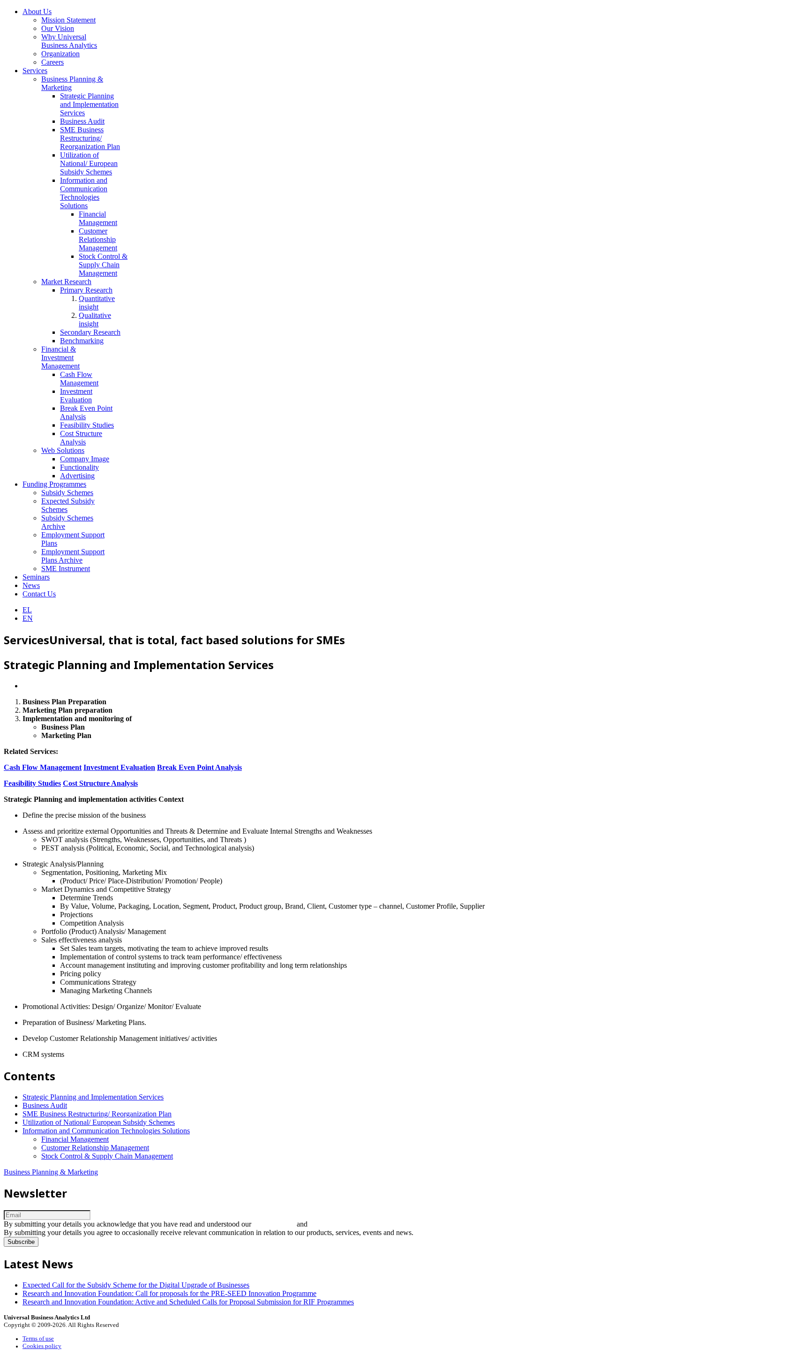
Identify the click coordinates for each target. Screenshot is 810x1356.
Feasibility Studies (87, 425)
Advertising (77, 476)
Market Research (66, 282)
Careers (52, 62)
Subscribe (21, 1241)
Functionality (79, 467)
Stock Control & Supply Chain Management (103, 264)
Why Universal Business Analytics (69, 41)
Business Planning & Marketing (51, 1172)
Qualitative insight (95, 319)
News (31, 585)
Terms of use (38, 1338)
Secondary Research (90, 332)
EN (27, 618)
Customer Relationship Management (98, 239)
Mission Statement (68, 20)
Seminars (36, 577)
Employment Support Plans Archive (73, 556)
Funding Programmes (54, 484)
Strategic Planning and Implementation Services (89, 104)
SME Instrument (65, 569)
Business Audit (82, 121)
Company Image (84, 459)
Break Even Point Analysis (199, 767)
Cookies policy (41, 1346)
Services (34, 71)
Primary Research (86, 290)
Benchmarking (82, 341)
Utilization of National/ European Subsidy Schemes (89, 163)
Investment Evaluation (76, 395)
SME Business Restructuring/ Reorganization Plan (90, 138)
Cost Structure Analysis (81, 437)
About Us (37, 11)
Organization (60, 54)
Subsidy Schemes (67, 493)
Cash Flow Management (79, 378)
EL (27, 610)
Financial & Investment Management (60, 357)
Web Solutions (62, 450)
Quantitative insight (97, 302)
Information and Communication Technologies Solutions (83, 193)
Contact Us (39, 594)
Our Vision (57, 28)
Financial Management (98, 218)
